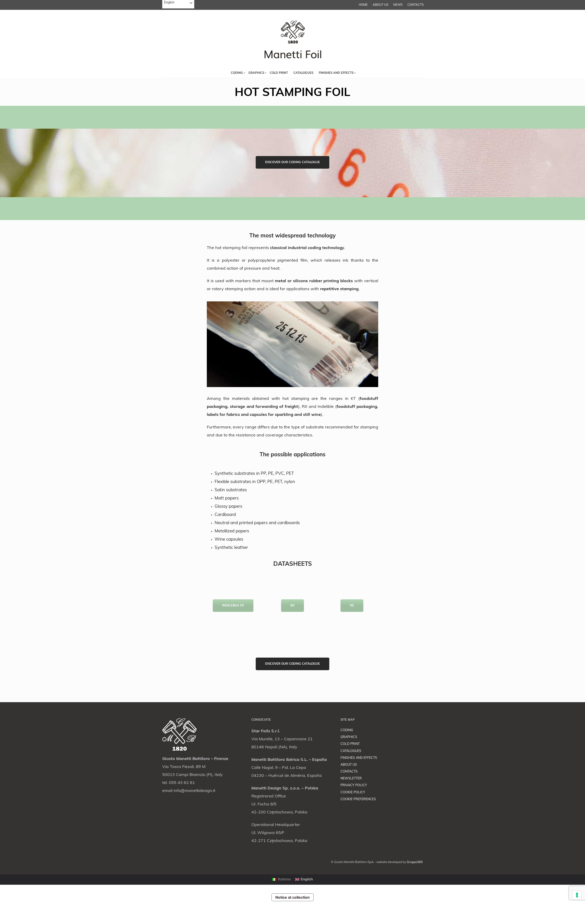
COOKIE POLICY (352, 792)
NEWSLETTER (351, 778)
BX (292, 605)
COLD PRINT (350, 744)
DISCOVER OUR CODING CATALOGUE (292, 162)
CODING (346, 730)
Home (363, 4)
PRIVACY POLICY (353, 785)
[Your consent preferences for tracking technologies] (577, 895)
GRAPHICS (348, 737)
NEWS (397, 4)
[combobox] (178, 4)
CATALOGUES (350, 751)
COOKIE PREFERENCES (358, 799)
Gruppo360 (415, 862)
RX (352, 605)
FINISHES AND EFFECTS (358, 758)
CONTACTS (415, 4)
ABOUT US (380, 4)
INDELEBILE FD (233, 605)
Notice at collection (292, 897)
